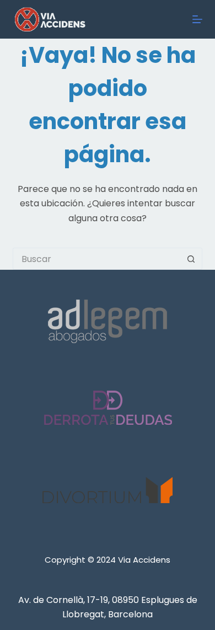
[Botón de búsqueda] (191, 259)
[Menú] (197, 19)
